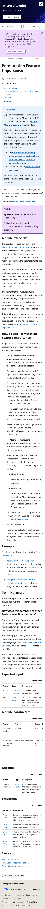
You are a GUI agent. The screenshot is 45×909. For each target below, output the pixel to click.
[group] (22, 742)
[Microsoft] (22, 26)
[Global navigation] (2, 26)
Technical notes (10, 97)
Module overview (11, 88)
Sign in (40, 26)
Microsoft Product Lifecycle (18, 39)
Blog (34, 895)
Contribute (6, 899)
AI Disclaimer (7, 895)
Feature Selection (15, 58)
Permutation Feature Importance (17, 247)
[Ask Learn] (37, 59)
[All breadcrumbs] (4, 59)
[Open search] (34, 26)
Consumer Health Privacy (12, 902)
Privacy (16, 899)
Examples (8, 94)
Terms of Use (32, 902)
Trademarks (6, 905)
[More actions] (41, 59)
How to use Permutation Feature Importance (22, 91)
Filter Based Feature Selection (15, 862)
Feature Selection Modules (23, 201)
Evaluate (24, 519)
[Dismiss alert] (41, 4)
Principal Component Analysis (15, 866)
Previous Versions (22, 895)
